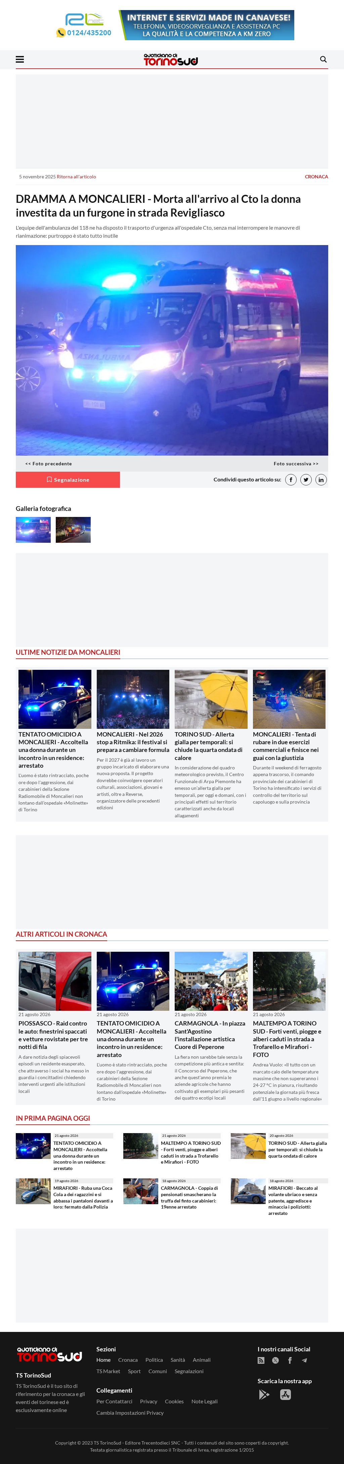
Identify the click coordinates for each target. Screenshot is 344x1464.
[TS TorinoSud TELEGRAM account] (304, 1360)
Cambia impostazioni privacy (130, 1412)
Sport (134, 1371)
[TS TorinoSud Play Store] (264, 1394)
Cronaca (316, 176)
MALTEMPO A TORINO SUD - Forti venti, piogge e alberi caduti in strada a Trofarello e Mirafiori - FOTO (287, 1038)
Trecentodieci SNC (160, 1443)
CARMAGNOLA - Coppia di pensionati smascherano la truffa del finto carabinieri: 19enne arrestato (189, 1197)
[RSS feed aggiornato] (261, 1360)
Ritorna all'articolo (76, 176)
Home (103, 1359)
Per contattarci (114, 1401)
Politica (154, 1359)
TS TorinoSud (107, 1443)
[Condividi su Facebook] (291, 479)
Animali (202, 1359)
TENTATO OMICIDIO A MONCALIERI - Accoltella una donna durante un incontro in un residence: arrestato (53, 749)
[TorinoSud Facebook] (290, 1360)
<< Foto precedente (48, 463)
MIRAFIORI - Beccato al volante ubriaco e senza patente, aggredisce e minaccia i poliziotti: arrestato (293, 1200)
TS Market (108, 1371)
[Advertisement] (172, 121)
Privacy (148, 1401)
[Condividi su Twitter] (306, 479)
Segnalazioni (189, 1371)
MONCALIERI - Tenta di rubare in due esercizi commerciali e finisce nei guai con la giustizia (286, 745)
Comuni (157, 1371)
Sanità (178, 1359)
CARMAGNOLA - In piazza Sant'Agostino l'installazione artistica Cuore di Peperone (210, 1034)
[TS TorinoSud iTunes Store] (285, 1394)
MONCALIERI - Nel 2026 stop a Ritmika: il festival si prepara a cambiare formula (133, 742)
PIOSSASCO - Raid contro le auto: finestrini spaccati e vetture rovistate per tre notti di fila (53, 1034)
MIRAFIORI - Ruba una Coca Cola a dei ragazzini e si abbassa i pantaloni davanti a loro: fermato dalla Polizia (83, 1197)
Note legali (204, 1401)
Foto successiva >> (296, 463)
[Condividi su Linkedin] (321, 479)
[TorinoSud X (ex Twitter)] (275, 1360)
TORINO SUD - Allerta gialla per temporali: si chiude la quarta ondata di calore (209, 745)
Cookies (174, 1401)
